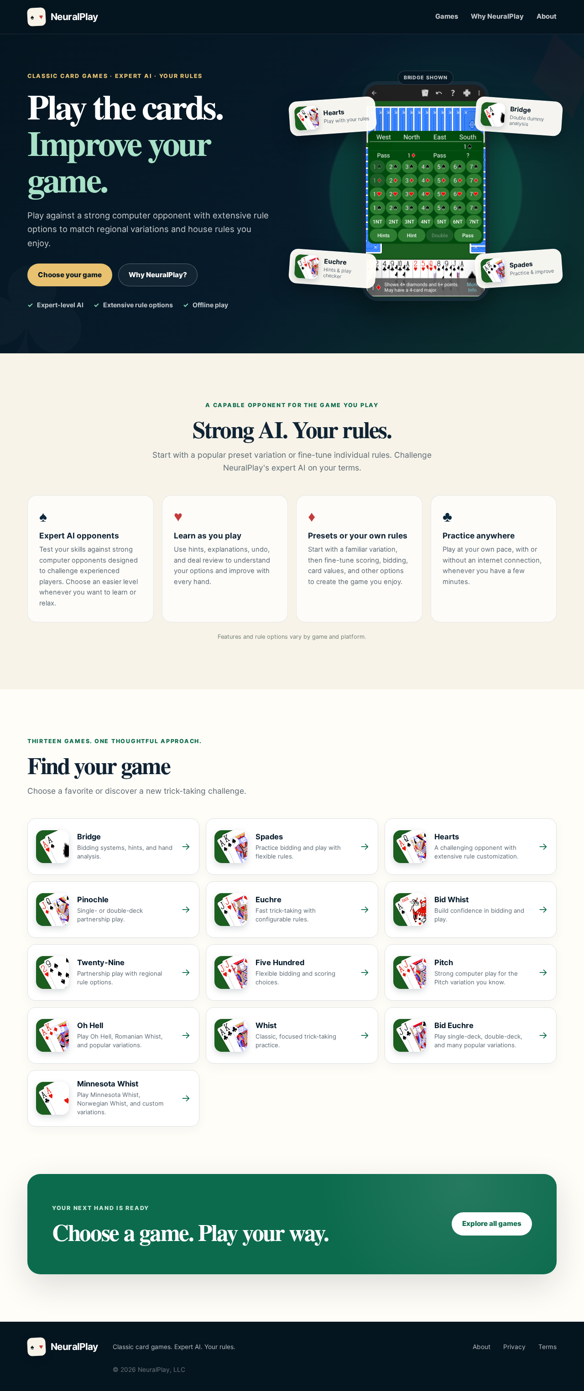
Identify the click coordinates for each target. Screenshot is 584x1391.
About (547, 16)
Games (446, 16)
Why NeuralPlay (497, 16)
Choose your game (70, 274)
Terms (547, 1346)
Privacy (514, 1346)
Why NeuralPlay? (158, 274)
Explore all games (491, 1223)
